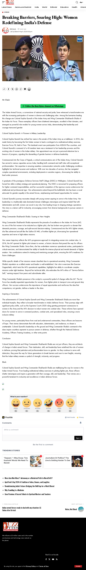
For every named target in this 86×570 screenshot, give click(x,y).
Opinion (6, 12)
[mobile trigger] (4, 2)
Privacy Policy (31, 566)
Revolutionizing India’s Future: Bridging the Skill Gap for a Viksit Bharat (29, 486)
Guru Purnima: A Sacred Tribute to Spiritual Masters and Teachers (28, 494)
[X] (49, 559)
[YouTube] (53, 559)
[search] (77, 2)
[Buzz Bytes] (10, 2)
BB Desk (13, 29)
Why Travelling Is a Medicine (14, 490)
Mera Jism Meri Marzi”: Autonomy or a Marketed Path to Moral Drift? (28, 478)
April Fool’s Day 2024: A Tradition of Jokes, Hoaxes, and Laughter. (27, 482)
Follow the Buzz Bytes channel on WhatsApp (44, 106)
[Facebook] (46, 559)
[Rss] (57, 559)
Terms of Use (43, 566)
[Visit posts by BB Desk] (5, 30)
